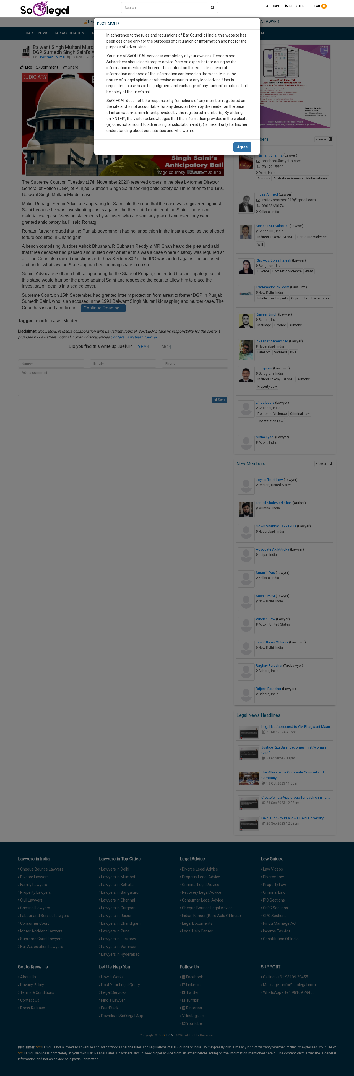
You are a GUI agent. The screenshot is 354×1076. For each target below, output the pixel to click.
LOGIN (274, 6)
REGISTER (296, 6)
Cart (319, 6)
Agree (242, 147)
